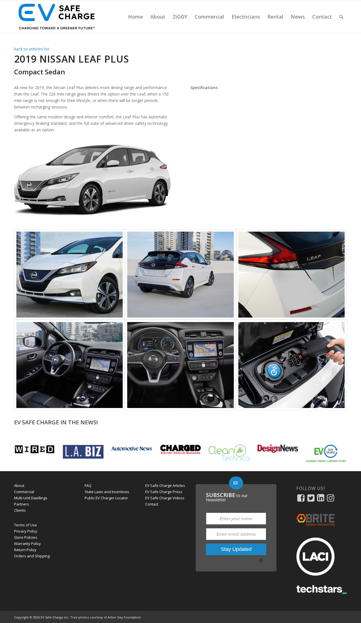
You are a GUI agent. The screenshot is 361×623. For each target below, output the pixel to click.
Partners (21, 504)
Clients (20, 510)
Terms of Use (25, 524)
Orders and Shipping (32, 555)
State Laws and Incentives (107, 491)
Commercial (24, 491)
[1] (69, 274)
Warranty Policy (27, 543)
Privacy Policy (25, 531)
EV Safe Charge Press (163, 491)
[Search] (341, 16)
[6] (291, 365)
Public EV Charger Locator (106, 497)
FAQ (88, 485)
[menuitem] (135, 16)
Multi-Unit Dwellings (30, 497)
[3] (291, 274)
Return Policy (25, 549)
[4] (69, 365)
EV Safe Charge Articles (165, 485)
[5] (180, 365)
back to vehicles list (31, 49)
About (19, 485)
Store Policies (25, 537)
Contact (151, 504)
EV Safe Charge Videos (164, 497)
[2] (180, 274)
